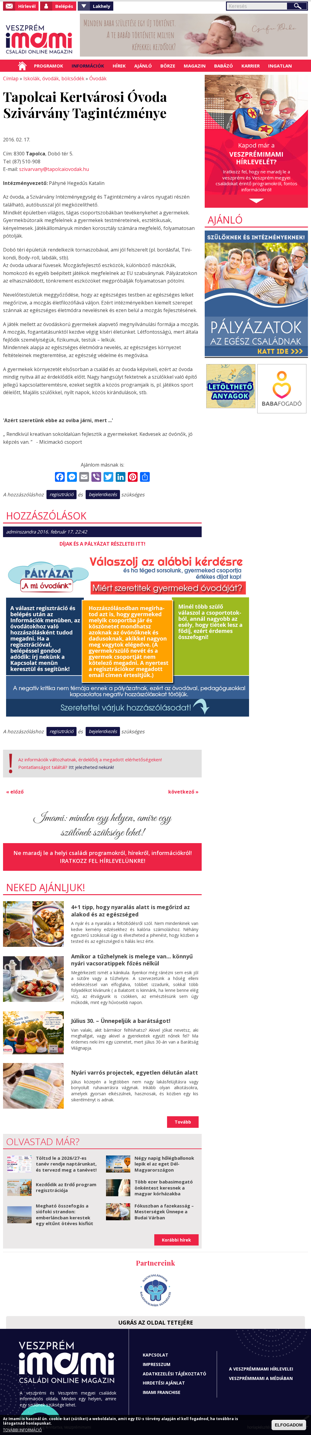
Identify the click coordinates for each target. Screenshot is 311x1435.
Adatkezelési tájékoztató (174, 1374)
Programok (48, 66)
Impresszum (156, 1364)
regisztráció (61, 494)
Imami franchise (161, 1392)
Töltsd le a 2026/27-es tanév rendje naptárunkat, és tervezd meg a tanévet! (66, 1164)
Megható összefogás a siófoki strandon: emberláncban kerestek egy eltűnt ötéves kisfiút (64, 1215)
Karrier (250, 66)
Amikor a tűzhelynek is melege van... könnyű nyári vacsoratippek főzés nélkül (132, 960)
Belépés (64, 6)
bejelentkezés (103, 494)
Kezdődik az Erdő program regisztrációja (66, 1187)
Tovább (183, 1122)
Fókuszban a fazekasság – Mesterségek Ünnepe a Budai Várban (164, 1212)
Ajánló (143, 66)
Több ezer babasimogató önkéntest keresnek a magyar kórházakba (164, 1188)
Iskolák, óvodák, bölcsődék (53, 78)
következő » (183, 791)
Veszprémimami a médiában (261, 1378)
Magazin (195, 66)
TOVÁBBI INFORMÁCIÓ (22, 1430)
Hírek (119, 66)
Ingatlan (280, 66)
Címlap (22, 66)
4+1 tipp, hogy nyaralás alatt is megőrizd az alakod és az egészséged (130, 910)
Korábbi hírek (176, 1240)
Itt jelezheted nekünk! (91, 767)
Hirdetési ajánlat (164, 1383)
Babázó (223, 66)
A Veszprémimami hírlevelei (261, 1369)
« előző (15, 791)
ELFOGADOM (289, 1425)
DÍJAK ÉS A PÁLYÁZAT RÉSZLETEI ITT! (102, 543)
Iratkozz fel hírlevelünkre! (102, 860)
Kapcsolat (155, 1355)
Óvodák (98, 78)
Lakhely (101, 6)
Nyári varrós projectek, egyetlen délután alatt (134, 1072)
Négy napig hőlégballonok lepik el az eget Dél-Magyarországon (164, 1164)
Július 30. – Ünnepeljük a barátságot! (120, 1020)
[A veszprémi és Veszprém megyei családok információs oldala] (39, 40)
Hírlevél (27, 6)
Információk (88, 66)
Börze (167, 66)
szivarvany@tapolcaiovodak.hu (54, 169)
